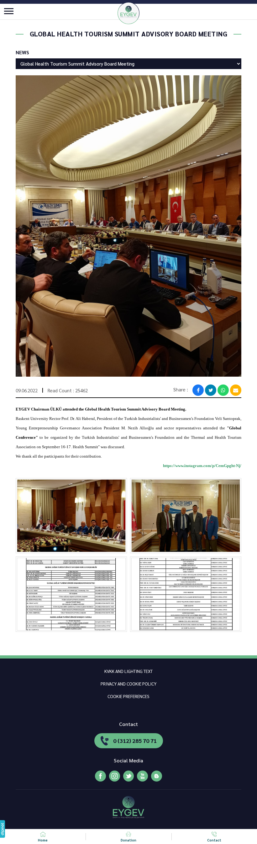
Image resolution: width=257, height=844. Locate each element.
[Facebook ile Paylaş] (198, 390)
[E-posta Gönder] (235, 390)
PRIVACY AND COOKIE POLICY (128, 683)
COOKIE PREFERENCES (128, 696)
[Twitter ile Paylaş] (210, 390)
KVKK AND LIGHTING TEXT (128, 671)
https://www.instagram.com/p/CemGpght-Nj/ (202, 465)
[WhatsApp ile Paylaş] (223, 390)
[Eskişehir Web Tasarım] (2, 829)
